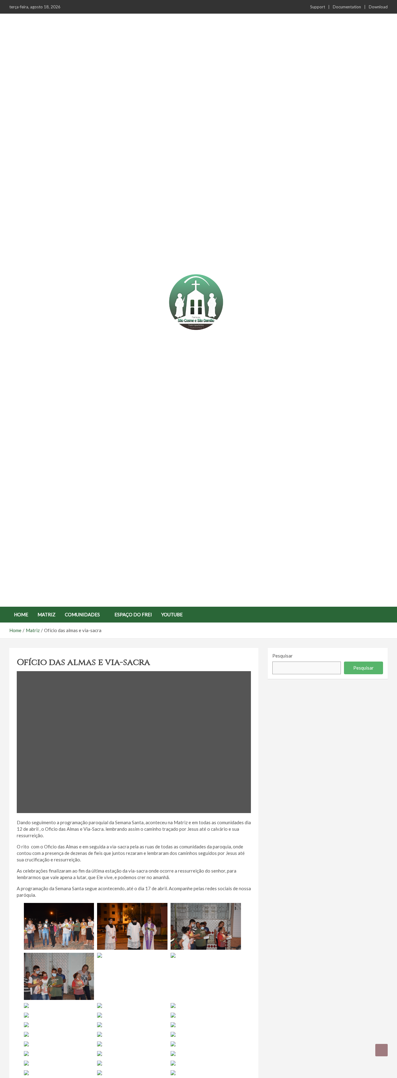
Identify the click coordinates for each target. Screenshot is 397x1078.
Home (21, 614)
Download (378, 6)
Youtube (172, 614)
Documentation (347, 6)
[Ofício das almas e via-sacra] (134, 742)
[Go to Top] (381, 1050)
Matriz (47, 614)
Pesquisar (282, 655)
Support (317, 6)
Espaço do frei (133, 614)
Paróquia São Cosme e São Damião (196, 338)
